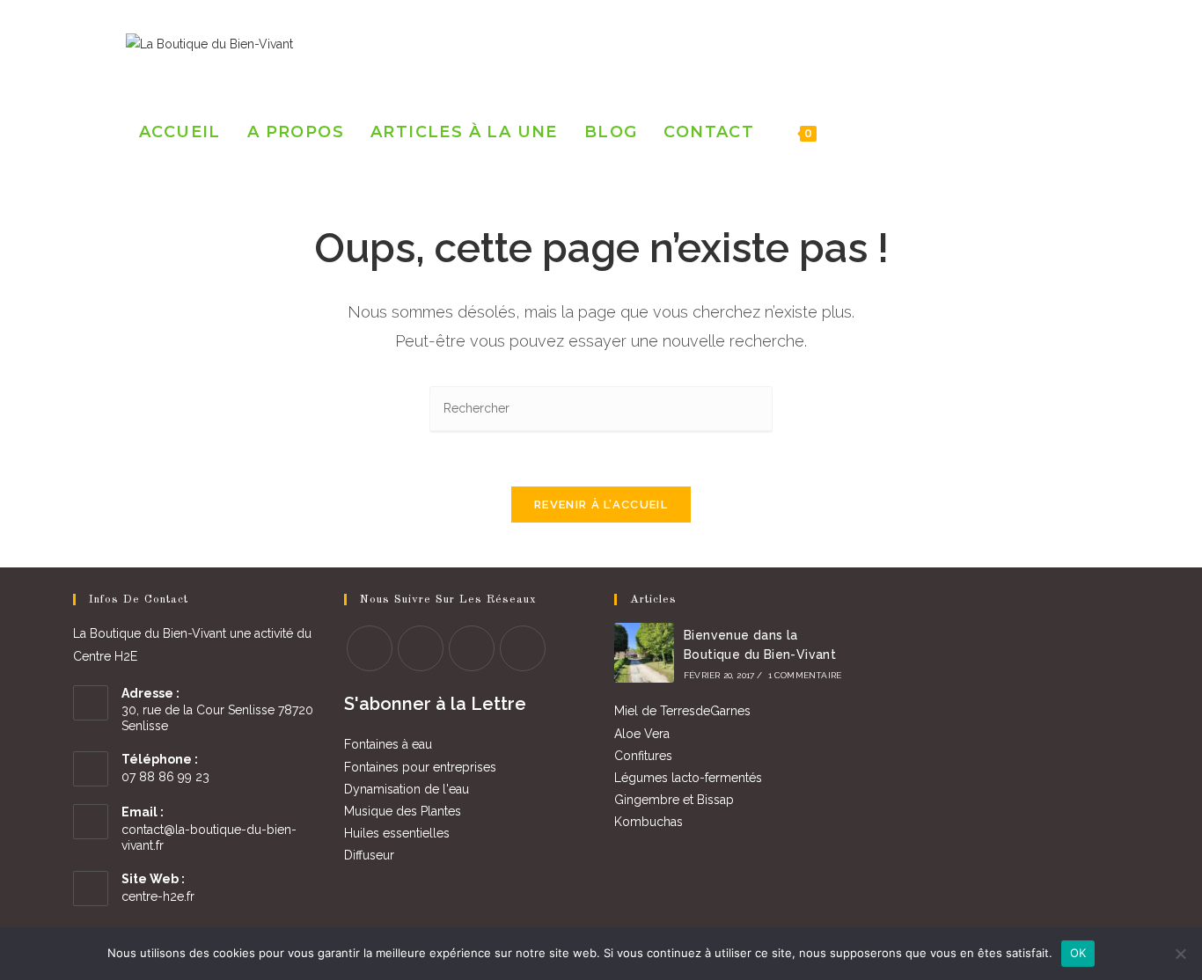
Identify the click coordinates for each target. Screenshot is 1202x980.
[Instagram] (1024, 43)
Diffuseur (369, 855)
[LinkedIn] (1047, 43)
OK (1078, 953)
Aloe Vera (642, 734)
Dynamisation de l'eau (406, 789)
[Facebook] (1000, 43)
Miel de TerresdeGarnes (682, 711)
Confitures (643, 756)
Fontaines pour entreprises (420, 767)
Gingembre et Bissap (674, 800)
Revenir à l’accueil (601, 504)
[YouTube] (1071, 43)
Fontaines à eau (388, 744)
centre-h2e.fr (157, 896)
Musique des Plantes (402, 811)
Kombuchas (648, 822)
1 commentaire (805, 675)
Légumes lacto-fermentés (688, 778)
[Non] (1180, 953)
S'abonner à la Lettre (435, 703)
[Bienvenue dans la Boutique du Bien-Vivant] (644, 653)
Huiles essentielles (397, 833)
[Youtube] (523, 648)
